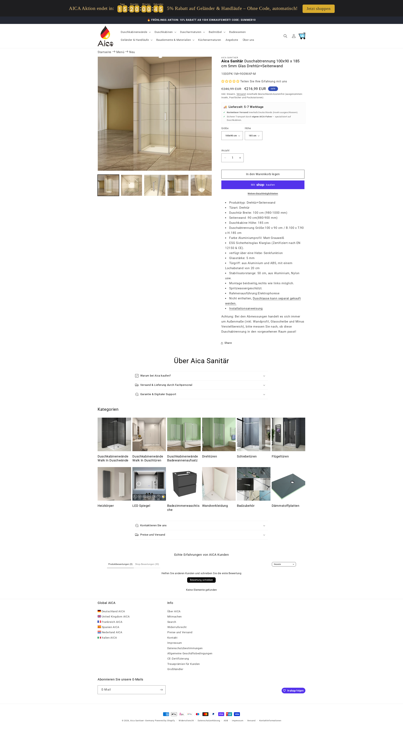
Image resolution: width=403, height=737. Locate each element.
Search (171, 621)
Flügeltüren (280, 456)
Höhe (248, 128)
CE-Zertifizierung (178, 658)
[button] (135, 32)
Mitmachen (174, 616)
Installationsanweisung (246, 308)
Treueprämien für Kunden (183, 664)
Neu (132, 52)
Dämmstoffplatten (285, 506)
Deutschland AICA (113, 611)
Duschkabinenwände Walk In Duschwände (113, 458)
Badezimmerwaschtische (183, 508)
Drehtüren (209, 456)
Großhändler (175, 669)
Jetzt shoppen (318, 8)
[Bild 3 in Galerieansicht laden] (154, 185)
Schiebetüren (247, 456)
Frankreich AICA (111, 621)
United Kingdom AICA (115, 616)
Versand (241, 94)
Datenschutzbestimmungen (185, 648)
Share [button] (228, 342)
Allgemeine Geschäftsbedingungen (189, 653)
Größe (224, 128)
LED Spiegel (141, 506)
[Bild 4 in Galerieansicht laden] (178, 185)
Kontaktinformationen (270, 720)
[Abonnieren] (161, 689)
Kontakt (172, 637)
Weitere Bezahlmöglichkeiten (263, 193)
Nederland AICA (111, 632)
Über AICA (174, 611)
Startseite (104, 52)
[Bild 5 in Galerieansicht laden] (201, 185)
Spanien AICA (110, 627)
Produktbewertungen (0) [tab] (120, 564)
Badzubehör (246, 506)
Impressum (174, 642)
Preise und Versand (180, 632)
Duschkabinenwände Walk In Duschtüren (147, 458)
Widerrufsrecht (177, 627)
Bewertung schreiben (201, 579)
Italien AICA (109, 637)
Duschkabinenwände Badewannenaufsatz (182, 458)
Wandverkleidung (215, 506)
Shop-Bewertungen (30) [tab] (147, 564)
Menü (120, 52)
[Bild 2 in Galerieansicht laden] (131, 185)
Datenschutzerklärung (209, 720)
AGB (226, 720)
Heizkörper (106, 506)
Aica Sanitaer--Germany (142, 720)
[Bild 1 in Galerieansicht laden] (108, 185)
